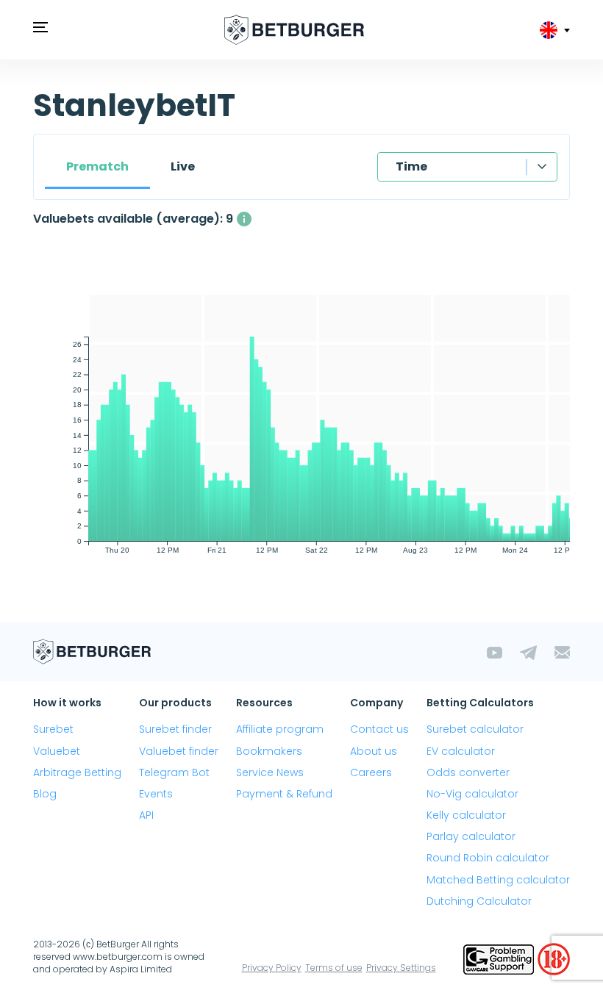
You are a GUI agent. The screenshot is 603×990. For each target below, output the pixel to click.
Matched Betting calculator (498, 879)
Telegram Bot (174, 772)
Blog (45, 793)
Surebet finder (175, 729)
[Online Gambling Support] (500, 958)
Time (411, 166)
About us (373, 751)
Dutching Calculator (479, 901)
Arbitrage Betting (77, 772)
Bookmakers (269, 751)
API (146, 815)
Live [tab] (183, 166)
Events (156, 793)
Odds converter (468, 772)
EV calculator (461, 751)
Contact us (379, 729)
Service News (270, 772)
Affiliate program (280, 729)
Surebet (53, 729)
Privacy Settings (401, 967)
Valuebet (56, 751)
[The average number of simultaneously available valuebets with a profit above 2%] (244, 219)
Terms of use (334, 967)
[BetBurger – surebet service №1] (294, 30)
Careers (371, 772)
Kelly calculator (466, 815)
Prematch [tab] (97, 166)
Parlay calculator (471, 836)
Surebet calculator (475, 729)
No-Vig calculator (472, 793)
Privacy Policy (272, 967)
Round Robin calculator (488, 857)
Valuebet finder (178, 751)
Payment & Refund (284, 793)
